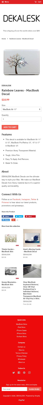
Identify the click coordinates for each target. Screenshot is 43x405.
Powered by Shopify (33, 396)
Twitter (33, 199)
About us (21, 362)
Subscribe (34, 389)
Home (4, 39)
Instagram (26, 199)
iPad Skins (21, 327)
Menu (6, 2)
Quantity (5, 115)
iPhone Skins (21, 333)
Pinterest (5, 202)
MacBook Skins (21, 324)
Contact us (21, 347)
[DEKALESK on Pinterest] (24, 373)
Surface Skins (21, 336)
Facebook (17, 199)
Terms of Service (21, 353)
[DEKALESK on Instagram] (29, 373)
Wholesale (21, 359)
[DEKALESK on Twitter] (13, 373)
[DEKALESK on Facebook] (19, 373)
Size (3, 105)
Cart (39, 2)
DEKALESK (20, 396)
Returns (21, 350)
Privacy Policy (21, 356)
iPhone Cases (21, 330)
